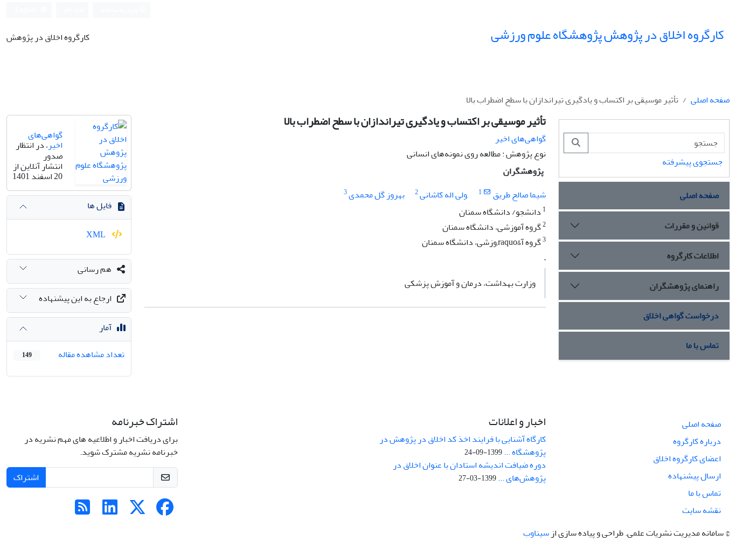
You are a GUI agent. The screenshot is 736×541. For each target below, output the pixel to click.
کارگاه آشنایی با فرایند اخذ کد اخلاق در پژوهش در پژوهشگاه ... (462, 445)
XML (96, 235)
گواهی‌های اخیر (520, 139)
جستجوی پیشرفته (692, 162)
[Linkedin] (110, 511)
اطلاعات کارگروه (693, 256)
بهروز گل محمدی (377, 195)
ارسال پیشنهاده (694, 476)
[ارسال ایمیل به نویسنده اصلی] (487, 192)
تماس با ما (702, 345)
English (26, 10)
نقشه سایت (701, 510)
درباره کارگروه (697, 441)
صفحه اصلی (710, 100)
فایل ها (99, 205)
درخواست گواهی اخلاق (681, 315)
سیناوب (536, 533)
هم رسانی (95, 269)
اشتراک (26, 477)
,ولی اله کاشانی (444, 195)
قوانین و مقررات (692, 225)
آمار (105, 327)
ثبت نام (74, 9)
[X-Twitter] (137, 511)
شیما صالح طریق (519, 195)
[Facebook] (165, 511)
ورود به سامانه (119, 10)
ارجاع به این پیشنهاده (75, 298)
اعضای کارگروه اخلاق (687, 458)
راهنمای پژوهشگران (684, 286)
